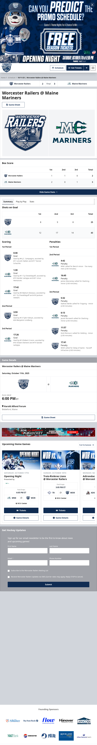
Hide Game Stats (47, 192)
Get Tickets (76, 68)
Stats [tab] (32, 201)
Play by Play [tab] (21, 201)
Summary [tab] (8, 201)
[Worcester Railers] (6, 67)
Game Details (22, 518)
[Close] (92, 5)
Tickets (22, 510)
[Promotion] (48, 59)
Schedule (59, 68)
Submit (48, 584)
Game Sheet (14, 104)
